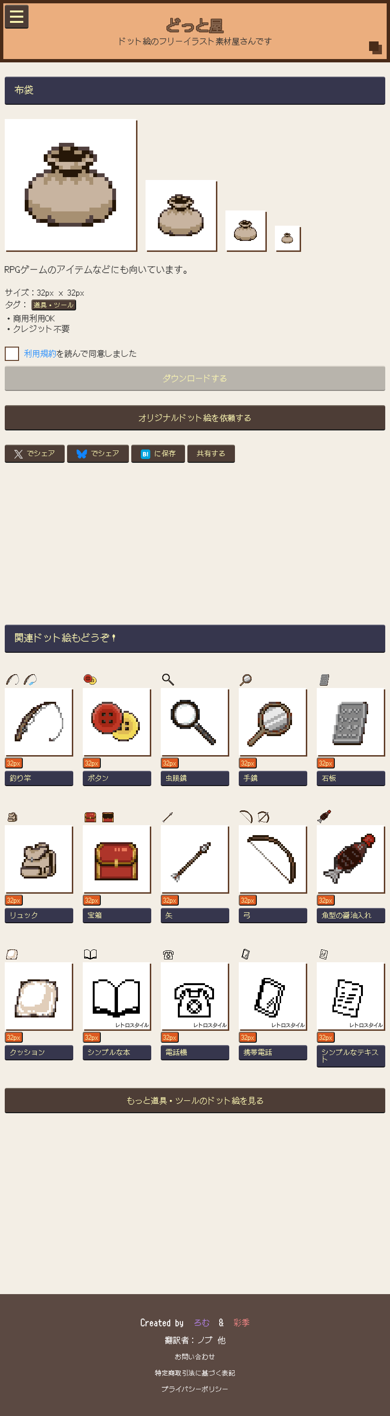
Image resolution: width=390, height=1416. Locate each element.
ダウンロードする (195, 378)
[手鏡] (273, 741)
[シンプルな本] (117, 1015)
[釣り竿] (39, 741)
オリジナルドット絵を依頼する (195, 417)
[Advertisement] (195, 543)
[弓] (273, 878)
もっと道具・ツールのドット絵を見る (195, 1100)
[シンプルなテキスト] (351, 1015)
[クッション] (39, 1015)
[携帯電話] (273, 1015)
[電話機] (195, 1015)
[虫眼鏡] (195, 741)
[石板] (351, 741)
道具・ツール (54, 304)
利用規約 (40, 353)
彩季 (242, 1322)
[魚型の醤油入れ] (351, 878)
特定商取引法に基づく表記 (195, 1372)
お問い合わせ (195, 1356)
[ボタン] (117, 741)
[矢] (195, 878)
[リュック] (39, 878)
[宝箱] (117, 878)
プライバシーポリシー (195, 1389)
